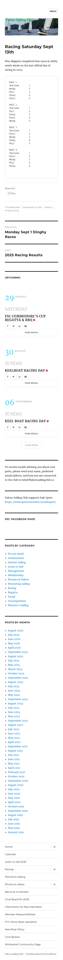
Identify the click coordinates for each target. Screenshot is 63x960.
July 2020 (13, 789)
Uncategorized (17, 600)
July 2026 (13, 634)
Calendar (10, 854)
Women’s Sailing (15, 876)
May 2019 (14, 827)
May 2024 (14, 694)
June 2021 (14, 759)
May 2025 (14, 664)
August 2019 (15, 815)
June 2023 (14, 712)
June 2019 (14, 823)
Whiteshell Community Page (23, 944)
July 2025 (13, 660)
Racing (48, 207)
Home (9, 846)
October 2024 (16, 673)
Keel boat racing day (25, 421)
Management (16, 570)
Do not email (16, 553)
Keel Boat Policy (14, 929)
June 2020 (14, 793)
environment (16, 558)
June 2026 (14, 639)
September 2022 (18, 720)
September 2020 (18, 780)
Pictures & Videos (18, 579)
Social (11, 596)
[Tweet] (13, 326)
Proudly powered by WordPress (41, 954)
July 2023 (13, 707)
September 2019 (18, 810)
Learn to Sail (15, 566)
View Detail (31, 332)
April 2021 (14, 767)
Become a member (17, 891)
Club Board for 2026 (17, 899)
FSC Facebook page (20, 519)
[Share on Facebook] (7, 326)
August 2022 (15, 724)
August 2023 (15, 703)
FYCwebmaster (12, 207)
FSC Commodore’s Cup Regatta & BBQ (25, 318)
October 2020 (16, 776)
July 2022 (13, 729)
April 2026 (14, 647)
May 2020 (14, 797)
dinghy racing (12, 210)
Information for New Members (23, 906)
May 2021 (13, 763)
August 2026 (15, 630)
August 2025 (15, 656)
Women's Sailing (18, 605)
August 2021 (15, 750)
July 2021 (13, 754)
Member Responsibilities (20, 914)
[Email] (25, 326)
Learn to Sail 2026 (15, 861)
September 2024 (18, 677)
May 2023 (14, 716)
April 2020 (14, 802)
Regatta (12, 592)
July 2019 (13, 819)
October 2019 (16, 806)
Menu (53, 11)
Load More (31, 445)
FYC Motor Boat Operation (21, 921)
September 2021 (18, 746)
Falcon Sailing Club (14, 954)
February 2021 (16, 772)
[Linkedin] (19, 326)
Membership (15, 575)
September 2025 (18, 651)
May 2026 (14, 643)
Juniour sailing (17, 562)
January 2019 (16, 832)
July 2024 (13, 686)
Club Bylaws (12, 936)
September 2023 (18, 699)
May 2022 (14, 737)
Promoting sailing (19, 583)
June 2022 (14, 733)
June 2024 (14, 690)
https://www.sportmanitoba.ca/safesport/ (30, 501)
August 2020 (15, 785)
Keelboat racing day (25, 370)
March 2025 (15, 669)
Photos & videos (14, 884)
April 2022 (14, 742)
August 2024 (15, 682)
